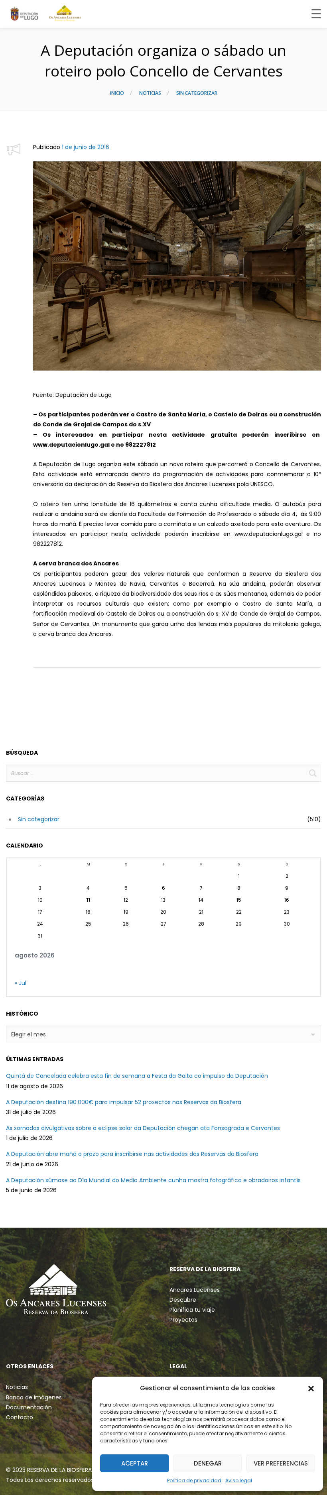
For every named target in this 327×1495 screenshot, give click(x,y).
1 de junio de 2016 (85, 147)
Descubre (182, 1300)
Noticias (150, 93)
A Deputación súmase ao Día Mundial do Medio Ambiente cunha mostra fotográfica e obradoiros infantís (153, 1180)
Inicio (117, 93)
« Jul (20, 983)
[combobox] (163, 1034)
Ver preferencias (281, 1463)
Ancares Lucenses (194, 1290)
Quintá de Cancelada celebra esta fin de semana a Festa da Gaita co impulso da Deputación (137, 1076)
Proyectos (183, 1320)
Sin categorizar (196, 93)
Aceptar (134, 1463)
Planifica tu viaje (192, 1310)
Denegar (208, 1463)
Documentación (29, 1407)
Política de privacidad (194, 1480)
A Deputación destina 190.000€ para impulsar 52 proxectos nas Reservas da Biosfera (123, 1102)
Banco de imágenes (34, 1397)
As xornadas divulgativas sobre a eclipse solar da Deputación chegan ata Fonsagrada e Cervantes (143, 1128)
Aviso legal (238, 1480)
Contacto (19, 1417)
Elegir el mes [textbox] (28, 1034)
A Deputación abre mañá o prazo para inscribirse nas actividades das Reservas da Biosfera (132, 1154)
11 (88, 900)
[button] (311, 1388)
